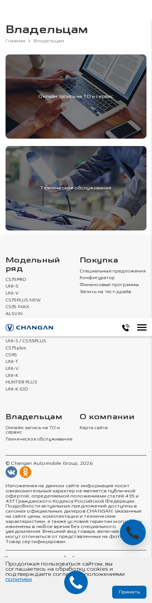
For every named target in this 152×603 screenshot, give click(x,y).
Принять (129, 592)
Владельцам (34, 417)
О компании (107, 417)
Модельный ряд (33, 264)
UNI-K (12, 376)
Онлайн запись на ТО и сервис (33, 430)
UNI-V (12, 293)
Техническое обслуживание (39, 439)
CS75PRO (16, 280)
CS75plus (16, 348)
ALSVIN (14, 314)
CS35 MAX (17, 307)
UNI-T (12, 362)
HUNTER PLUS (21, 382)
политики (19, 579)
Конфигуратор (97, 278)
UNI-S (12, 286)
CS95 (11, 355)
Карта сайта (94, 428)
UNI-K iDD (17, 389)
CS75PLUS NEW (23, 300)
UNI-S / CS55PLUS (26, 341)
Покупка (99, 260)
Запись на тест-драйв (105, 292)
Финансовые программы (109, 285)
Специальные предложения (113, 271)
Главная (15, 41)
